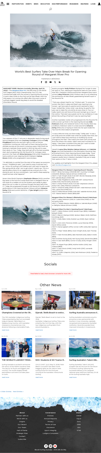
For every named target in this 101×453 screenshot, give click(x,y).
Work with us (22, 419)
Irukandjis (74, 4)
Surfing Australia (46, 450)
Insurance (50, 427)
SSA (78, 427)
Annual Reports (50, 419)
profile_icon (99, 4)
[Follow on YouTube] (50, 82)
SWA (79, 424)
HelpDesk (84, 4)
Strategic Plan (22, 433)
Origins (22, 421)
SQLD (79, 419)
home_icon (2, 4)
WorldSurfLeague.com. (63, 165)
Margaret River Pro (19, 90)
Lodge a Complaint (50, 433)
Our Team (22, 427)
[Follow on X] (55, 82)
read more (5, 330)
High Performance (59, 4)
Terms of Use (50, 424)
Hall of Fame (22, 430)
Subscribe (22, 439)
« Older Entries (5, 391)
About (22, 413)
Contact (22, 436)
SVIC (79, 421)
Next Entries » (18, 391)
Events (29, 4)
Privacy (50, 421)
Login (93, 4)
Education (45, 4)
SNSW (78, 416)
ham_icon (8, 4)
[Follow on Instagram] (46, 82)
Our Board (22, 424)
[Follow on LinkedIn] (59, 82)
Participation (18, 4)
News (36, 4)
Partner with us (22, 416)
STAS (79, 430)
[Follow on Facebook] (41, 82)
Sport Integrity (50, 430)
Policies (50, 416)
